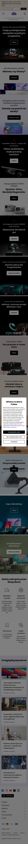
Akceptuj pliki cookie (14, 432)
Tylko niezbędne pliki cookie (14, 437)
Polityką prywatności (11, 427)
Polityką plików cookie (19, 425)
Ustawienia (14, 442)
